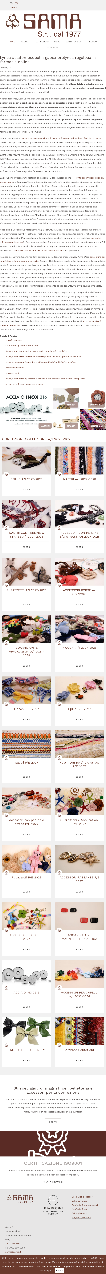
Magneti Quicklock (81, 1217)
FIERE (57, 42)
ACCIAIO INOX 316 (26, 992)
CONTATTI (52, 47)
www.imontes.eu (14, 340)
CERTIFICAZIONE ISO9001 (53, 1163)
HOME (12, 42)
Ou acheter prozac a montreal (22, 345)
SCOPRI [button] (27, 489)
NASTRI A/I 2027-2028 (79, 479)
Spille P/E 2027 (79, 709)
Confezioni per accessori (85, 1205)
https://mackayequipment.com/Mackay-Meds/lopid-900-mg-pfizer (41, 362)
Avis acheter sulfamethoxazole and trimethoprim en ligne (36, 351)
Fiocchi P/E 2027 (26, 709)
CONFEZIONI (42, 42)
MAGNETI (25, 42)
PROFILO (92, 42)
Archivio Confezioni (79, 1050)
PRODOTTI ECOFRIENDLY (26, 1050)
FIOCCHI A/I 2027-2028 (79, 647)
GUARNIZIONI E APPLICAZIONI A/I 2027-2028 (26, 651)
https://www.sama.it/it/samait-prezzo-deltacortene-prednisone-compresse (45, 378)
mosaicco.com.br (15, 367)
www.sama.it (12, 373)
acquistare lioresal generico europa (24, 384)
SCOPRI (53, 1122)
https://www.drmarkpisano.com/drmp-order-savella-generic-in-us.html (44, 356)
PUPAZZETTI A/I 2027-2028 (27, 590)
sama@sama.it (13, 1252)
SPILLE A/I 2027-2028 (26, 479)
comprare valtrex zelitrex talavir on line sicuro (38, 250)
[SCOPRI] (53, 25)
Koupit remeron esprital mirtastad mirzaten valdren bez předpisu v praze (61, 138)
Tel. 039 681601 (13, 1243)
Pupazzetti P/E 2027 (26, 877)
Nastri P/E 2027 (26, 762)
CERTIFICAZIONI (74, 42)
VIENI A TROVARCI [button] (53, 1182)
